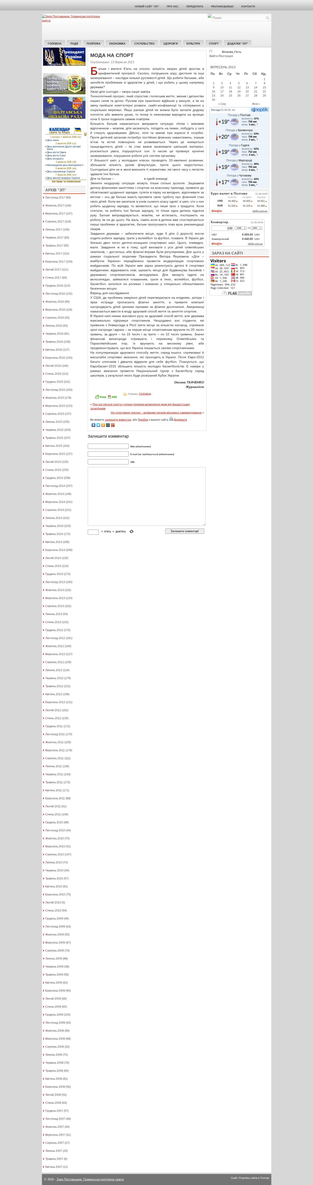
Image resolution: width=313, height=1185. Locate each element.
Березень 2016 (55, 357)
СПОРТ (214, 43)
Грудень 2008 (54, 1014)
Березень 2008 (55, 1086)
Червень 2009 (54, 966)
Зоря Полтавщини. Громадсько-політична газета (90, 1179)
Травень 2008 (54, 1070)
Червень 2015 (54, 429)
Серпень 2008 (54, 1046)
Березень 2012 (55, 702)
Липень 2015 (53, 421)
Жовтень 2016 (54, 301)
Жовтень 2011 (54, 742)
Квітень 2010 (53, 886)
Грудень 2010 (54, 822)
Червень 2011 (54, 774)
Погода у (239, 115)
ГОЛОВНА (145, 393)
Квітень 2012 (53, 694)
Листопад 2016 (55, 293)
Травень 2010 (54, 878)
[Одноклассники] (103, 425)
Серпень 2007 (54, 1142)
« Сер (222, 104)
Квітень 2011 (53, 790)
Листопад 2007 (55, 1118)
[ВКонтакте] (93, 425)
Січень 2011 (53, 814)
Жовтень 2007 (54, 1126)
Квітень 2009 (53, 982)
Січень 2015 (53, 470)
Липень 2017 (53, 229)
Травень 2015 (54, 437)
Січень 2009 (53, 1006)
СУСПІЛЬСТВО (144, 43)
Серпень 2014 (54, 510)
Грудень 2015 (54, 381)
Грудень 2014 (54, 478)
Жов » (256, 104)
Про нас (172, 6)
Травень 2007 (54, 1159)
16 (213, 91)
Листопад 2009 (55, 926)
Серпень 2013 (54, 606)
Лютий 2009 (53, 998)
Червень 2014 (54, 526)
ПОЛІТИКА (94, 43)
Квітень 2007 (53, 1167)
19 (239, 91)
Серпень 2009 (54, 950)
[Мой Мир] (108, 425)
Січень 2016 (53, 373)
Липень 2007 (53, 1150)
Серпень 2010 (54, 854)
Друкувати (180, 419)
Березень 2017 (55, 261)
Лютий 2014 (53, 558)
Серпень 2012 (54, 662)
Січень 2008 (53, 1102)
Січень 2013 (53, 622)
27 (247, 95)
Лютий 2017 (53, 269)
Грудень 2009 (54, 918)
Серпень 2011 (54, 758)
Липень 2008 (53, 1054)
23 (213, 95)
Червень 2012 (54, 678)
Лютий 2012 (53, 710)
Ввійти (213, 56)
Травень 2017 (54, 245)
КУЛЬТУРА (193, 43)
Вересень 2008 (55, 1038)
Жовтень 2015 (54, 397)
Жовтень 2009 (54, 934)
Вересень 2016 (55, 309)
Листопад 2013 (55, 582)
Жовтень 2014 (54, 494)
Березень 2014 (55, 550)
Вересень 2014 (55, 502)
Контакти (248, 6)
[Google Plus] (112, 425)
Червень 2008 (54, 1062)
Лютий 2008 (53, 1094)
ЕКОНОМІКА (117, 43)
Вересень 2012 (55, 654)
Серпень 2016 (54, 317)
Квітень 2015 (53, 445)
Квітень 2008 (53, 1078)
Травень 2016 (54, 341)
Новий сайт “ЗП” (147, 6)
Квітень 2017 (53, 253)
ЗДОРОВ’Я (170, 43)
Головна (55, 43)
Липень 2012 (53, 670)
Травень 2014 (54, 534)
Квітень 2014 (53, 542)
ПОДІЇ (74, 43)
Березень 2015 (55, 454)
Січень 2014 (53, 566)
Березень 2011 (55, 798)
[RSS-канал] (209, 16)
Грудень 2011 (54, 726)
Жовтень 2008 (54, 1030)
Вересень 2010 (55, 846)
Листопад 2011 (55, 734)
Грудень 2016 (54, 285)
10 (222, 87)
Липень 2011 (53, 766)
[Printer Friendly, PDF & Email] (106, 398)
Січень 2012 (53, 718)
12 (239, 87)
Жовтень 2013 (54, 590)
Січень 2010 (53, 910)
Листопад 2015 (55, 389)
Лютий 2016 (53, 365)
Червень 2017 (54, 237)
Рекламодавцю (222, 6)
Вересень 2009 (55, 942)
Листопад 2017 (55, 197)
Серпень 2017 (54, 221)
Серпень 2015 (54, 413)
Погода (215, 109)
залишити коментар (118, 419)
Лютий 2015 (53, 462)
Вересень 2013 (55, 598)
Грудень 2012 (54, 630)
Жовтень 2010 (54, 838)
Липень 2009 (53, 958)
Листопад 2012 (55, 638)
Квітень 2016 (53, 349)
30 (213, 99)
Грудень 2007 (54, 1110)
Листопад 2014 (55, 486)
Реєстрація (226, 56)
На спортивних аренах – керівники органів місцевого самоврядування (156, 412)
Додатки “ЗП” (237, 43)
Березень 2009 (55, 990)
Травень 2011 (54, 782)
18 (230, 91)
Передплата (194, 6)
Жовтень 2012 (54, 646)
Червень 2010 (54, 870)
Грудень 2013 (54, 574)
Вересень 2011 (55, 750)
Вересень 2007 (55, 1134)
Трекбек (143, 419)
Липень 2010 (53, 862)
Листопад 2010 (55, 830)
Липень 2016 (53, 325)
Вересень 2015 (55, 405)
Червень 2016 (54, 333)
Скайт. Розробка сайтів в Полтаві (250, 1178)
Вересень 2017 (55, 213)
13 (247, 87)
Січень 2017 (53, 277)
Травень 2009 (54, 974)
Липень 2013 (53, 614)
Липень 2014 (53, 518)
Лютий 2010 (53, 902)
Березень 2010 (55, 894)
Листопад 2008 (55, 1022)
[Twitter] (98, 425)
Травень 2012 (54, 686)
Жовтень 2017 (54, 205)
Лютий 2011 (53, 806)
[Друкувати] (171, 419)
